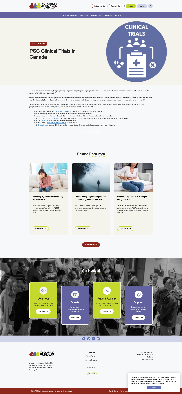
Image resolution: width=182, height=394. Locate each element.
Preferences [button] (161, 383)
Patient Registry (99, 6)
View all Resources (38, 44)
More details (39, 229)
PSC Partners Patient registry (49, 118)
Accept (154, 387)
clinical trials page (61, 111)
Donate (130, 6)
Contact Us (91, 368)
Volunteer (91, 364)
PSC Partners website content (56, 123)
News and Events (96, 15)
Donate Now (91, 374)
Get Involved (84, 15)
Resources (108, 15)
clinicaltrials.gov (43, 125)
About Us (118, 15)
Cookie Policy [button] (168, 381)
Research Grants (116, 6)
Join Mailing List (91, 360)
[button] (142, 6)
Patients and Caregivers (68, 15)
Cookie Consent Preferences (118, 391)
